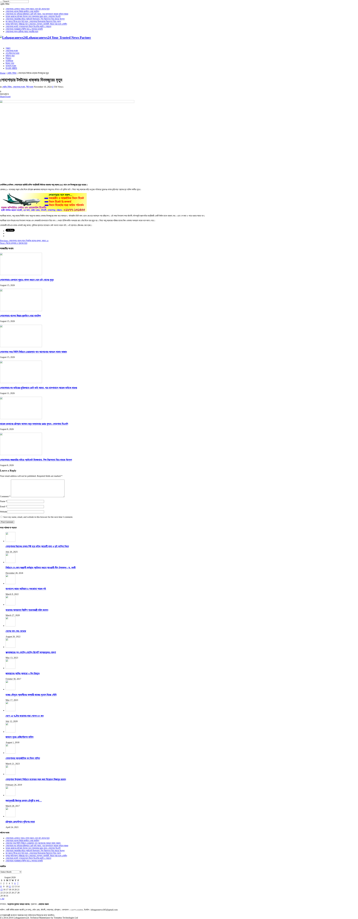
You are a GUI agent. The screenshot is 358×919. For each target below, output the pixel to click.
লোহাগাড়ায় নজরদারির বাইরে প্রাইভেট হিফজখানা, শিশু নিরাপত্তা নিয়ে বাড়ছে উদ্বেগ (35, 19)
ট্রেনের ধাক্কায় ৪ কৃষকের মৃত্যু (13, 243)
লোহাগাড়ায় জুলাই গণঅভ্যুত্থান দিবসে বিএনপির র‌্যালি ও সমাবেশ (28, 26)
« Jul (2, 898)
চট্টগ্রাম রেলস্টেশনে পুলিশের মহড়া (20, 821)
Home (2, 73)
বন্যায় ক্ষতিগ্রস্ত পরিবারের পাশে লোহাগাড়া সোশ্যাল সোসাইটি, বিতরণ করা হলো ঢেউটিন (36, 24)
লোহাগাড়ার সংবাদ (12, 51)
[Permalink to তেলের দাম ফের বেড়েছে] (10, 625)
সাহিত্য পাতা (10, 56)
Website (3, 511)
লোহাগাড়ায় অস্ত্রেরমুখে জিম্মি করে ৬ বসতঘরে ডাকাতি (24, 29)
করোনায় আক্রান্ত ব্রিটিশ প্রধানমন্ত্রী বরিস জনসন (27, 610)
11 (10, 886)
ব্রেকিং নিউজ (11, 73)
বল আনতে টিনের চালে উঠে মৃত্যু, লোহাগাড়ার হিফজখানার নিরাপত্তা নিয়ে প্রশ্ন (33, 21)
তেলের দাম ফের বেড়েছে (16, 631)
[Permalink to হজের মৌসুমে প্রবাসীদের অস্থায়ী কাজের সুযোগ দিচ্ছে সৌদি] (10, 689)
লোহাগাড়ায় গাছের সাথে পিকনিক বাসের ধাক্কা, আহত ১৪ (24, 240)
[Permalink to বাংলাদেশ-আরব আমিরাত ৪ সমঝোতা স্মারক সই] (10, 583)
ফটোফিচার (9, 61)
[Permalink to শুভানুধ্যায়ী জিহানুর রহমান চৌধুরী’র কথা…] (10, 795)
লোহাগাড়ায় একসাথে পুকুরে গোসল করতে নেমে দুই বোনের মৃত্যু (28, 9)
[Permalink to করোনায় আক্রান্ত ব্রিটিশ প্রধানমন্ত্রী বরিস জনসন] (10, 604)
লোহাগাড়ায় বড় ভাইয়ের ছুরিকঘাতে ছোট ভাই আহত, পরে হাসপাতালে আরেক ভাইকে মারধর (37, 14)
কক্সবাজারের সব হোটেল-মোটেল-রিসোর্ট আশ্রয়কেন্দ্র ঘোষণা (31, 652)
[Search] (1, 2)
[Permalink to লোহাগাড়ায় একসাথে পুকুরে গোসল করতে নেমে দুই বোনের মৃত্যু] (21, 274)
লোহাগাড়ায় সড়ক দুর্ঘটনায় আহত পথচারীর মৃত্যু (22, 31)
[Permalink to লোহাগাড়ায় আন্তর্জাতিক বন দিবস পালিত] (10, 753)
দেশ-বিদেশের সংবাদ (12, 53)
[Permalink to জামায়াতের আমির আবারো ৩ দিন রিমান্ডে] (10, 668)
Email (2, 506)
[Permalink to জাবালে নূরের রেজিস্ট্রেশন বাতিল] (10, 731)
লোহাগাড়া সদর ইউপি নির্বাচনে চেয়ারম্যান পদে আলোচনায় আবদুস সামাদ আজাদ (33, 351)
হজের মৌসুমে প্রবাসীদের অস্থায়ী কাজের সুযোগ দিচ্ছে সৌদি (31, 694)
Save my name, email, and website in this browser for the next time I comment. (38, 517)
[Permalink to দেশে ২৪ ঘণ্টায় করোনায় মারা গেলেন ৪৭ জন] (10, 710)
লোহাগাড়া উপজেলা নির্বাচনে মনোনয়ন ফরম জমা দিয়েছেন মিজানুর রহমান (36, 779)
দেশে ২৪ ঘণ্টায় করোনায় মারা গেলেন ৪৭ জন (24, 715)
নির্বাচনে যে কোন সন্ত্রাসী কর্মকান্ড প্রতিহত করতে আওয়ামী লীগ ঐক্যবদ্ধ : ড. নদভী (41, 567)
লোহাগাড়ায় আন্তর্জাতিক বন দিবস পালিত (23, 758)
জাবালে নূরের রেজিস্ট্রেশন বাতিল (19, 737)
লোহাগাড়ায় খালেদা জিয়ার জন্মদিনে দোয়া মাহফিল (22, 11)
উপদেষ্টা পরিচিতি (11, 68)
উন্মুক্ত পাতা (10, 63)
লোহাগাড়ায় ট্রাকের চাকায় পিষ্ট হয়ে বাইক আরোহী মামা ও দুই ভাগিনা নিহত (37, 546)
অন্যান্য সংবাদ (11, 66)
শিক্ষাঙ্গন (8, 58)
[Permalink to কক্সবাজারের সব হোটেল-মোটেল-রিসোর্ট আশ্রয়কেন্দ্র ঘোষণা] (10, 647)
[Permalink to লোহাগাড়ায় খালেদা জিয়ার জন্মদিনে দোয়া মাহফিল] (21, 310)
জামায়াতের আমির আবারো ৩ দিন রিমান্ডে (23, 673)
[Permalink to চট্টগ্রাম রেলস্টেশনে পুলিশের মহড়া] (10, 816)
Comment (5, 496)
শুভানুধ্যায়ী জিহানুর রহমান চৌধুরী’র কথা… (24, 800)
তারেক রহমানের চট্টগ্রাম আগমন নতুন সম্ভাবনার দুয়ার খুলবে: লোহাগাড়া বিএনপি (33, 16)
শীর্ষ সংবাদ (29, 87)
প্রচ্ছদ (8, 48)
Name (2, 501)
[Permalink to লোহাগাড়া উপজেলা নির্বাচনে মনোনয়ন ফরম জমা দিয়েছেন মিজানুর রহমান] (10, 774)
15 (1, 889)
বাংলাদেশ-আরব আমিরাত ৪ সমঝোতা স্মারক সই (26, 588)
